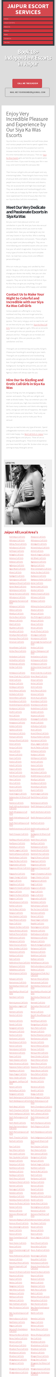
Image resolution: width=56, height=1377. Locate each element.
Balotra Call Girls (37, 969)
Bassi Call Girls (15, 1246)
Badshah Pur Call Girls (40, 853)
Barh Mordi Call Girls (17, 1122)
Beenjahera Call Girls (39, 1300)
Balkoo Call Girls (37, 959)
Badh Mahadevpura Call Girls (19, 818)
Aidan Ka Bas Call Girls (40, 572)
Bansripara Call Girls (17, 1049)
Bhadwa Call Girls (16, 1356)
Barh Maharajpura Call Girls (18, 1118)
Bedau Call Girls (15, 1282)
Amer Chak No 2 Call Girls (19, 676)
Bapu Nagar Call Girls (18, 1074)
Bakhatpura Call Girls (39, 934)
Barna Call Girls (37, 1185)
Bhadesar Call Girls (38, 1349)
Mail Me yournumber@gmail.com (27, 92)
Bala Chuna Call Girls (18, 944)
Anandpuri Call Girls (39, 701)
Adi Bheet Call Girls (38, 558)
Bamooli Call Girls (38, 1002)
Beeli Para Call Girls (38, 1289)
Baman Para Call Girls (40, 978)
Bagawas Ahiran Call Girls (19, 868)
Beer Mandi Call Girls (39, 1303)
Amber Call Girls (15, 667)
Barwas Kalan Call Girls (40, 1219)
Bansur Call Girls (37, 1049)
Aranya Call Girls (16, 736)
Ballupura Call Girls (17, 966)
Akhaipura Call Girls (17, 597)
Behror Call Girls (37, 1325)
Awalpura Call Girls (38, 783)
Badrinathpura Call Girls (19, 853)
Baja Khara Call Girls (17, 919)
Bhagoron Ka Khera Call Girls (40, 1364)
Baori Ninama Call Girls (18, 1063)
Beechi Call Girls (37, 1282)
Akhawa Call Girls (38, 597)
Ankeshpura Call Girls (18, 719)
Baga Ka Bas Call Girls (18, 861)
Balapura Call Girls (38, 948)
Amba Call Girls (37, 647)
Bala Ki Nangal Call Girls (41, 944)
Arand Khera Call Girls (40, 733)
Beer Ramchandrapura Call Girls (40, 1308)
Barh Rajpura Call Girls (40, 1126)
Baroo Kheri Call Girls (39, 1203)
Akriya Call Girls (37, 613)
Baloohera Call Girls (17, 969)
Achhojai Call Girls (16, 551)
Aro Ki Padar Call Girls (39, 747)
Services (7, 42)
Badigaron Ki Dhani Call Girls (40, 835)
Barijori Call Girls (16, 1160)
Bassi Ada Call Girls (38, 1246)
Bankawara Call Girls (39, 1038)
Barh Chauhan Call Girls (19, 1110)
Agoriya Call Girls (37, 565)
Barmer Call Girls (16, 1185)
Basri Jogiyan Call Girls (40, 1237)
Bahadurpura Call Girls (18, 902)
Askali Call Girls (15, 765)
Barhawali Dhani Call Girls (39, 1142)
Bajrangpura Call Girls (40, 927)
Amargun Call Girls (38, 634)
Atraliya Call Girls (38, 779)
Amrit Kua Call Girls (39, 697)
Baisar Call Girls (37, 916)
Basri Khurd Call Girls (39, 1243)
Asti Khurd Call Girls (17, 775)
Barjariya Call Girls (16, 1164)
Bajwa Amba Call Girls (18, 930)
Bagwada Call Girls (38, 898)
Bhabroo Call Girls (38, 1341)
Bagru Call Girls (37, 895)
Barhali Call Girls (16, 1141)
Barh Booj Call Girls (17, 1106)
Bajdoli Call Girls (37, 923)
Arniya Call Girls (15, 747)
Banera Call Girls (16, 1020)
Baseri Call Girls (15, 1230)
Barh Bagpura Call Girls (40, 1097)
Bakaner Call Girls (38, 930)
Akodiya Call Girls (16, 613)
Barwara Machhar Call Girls (40, 1215)
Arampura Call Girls (17, 733)
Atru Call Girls (14, 783)
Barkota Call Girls (16, 1171)
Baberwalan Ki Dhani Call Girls (19, 798)
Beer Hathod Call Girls (18, 1303)
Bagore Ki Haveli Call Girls (19, 887)
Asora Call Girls (37, 765)
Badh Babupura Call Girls (41, 806)
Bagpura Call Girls (38, 887)
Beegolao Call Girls (16, 1286)
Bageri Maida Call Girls (40, 877)
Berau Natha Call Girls (18, 1338)
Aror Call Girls (14, 751)
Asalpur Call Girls (38, 754)
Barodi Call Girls (37, 1192)
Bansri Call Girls (15, 1045)
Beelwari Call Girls (16, 1300)
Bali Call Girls (14, 959)
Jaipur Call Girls (9, 23)
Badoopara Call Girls (39, 846)
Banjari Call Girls (37, 1031)
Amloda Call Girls (16, 694)
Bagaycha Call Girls (17, 873)
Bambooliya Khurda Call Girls (41, 992)
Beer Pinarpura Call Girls (19, 1307)
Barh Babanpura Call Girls (20, 1097)
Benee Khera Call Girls (39, 1329)
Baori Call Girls (15, 1056)
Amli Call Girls (36, 687)
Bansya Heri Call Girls (39, 1052)
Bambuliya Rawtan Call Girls (40, 998)
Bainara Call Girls (38, 912)
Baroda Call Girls (16, 1192)
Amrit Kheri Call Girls (17, 697)
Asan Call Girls (15, 758)
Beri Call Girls (36, 1338)
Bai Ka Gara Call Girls (39, 909)
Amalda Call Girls (16, 631)
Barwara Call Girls (38, 1210)
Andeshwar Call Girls (39, 708)
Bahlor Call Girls (15, 905)
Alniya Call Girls (37, 620)
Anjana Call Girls (37, 715)
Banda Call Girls (15, 1015)
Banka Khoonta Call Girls (41, 1035)
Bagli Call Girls (36, 884)
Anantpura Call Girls (39, 704)
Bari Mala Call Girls (38, 1150)
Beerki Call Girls (37, 1312)
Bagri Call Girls (37, 891)
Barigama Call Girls (39, 1157)
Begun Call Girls (15, 1325)
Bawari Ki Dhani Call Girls (19, 1271)
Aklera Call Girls (15, 609)
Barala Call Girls (37, 1081)
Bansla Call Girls (37, 1042)
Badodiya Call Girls (17, 846)
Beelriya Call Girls (16, 1296)
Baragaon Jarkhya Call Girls (18, 1082)
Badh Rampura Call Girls (41, 817)
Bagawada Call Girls (17, 864)
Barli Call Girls (36, 1175)
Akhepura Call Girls (17, 606)
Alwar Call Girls (37, 624)
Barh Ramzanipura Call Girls (19, 1132)
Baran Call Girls (15, 1086)
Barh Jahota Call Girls (40, 1113)
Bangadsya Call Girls (39, 1024)
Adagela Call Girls (16, 554)
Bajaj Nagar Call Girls (39, 919)
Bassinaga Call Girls (39, 1255)
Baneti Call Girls (15, 1024)
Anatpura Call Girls (17, 708)
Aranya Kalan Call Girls (40, 736)
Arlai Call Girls (15, 743)
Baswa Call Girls (15, 1259)
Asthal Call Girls (15, 772)
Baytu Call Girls (15, 1278)
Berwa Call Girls (15, 1341)
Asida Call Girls (15, 761)
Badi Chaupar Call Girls (18, 834)
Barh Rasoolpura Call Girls (41, 1131)
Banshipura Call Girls (17, 1042)
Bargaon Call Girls (16, 1093)
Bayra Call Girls (37, 1275)
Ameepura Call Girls (17, 672)
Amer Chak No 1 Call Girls (41, 672)
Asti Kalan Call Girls (39, 772)
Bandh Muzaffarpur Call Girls (40, 1016)
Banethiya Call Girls (39, 1020)
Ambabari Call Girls (17, 656)
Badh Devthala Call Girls (41, 811)
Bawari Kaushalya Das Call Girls (40, 1267)
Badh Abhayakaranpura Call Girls (19, 807)
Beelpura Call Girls (16, 1293)
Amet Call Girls (15, 680)
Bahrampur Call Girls (39, 905)
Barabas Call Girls (38, 1077)
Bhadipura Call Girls (17, 1352)
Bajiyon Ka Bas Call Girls (19, 927)
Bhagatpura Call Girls (18, 1359)
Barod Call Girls (37, 1189)
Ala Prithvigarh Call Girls (41, 617)
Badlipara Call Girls (17, 843)
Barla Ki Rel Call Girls (39, 1171)
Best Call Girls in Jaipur (34, 434)
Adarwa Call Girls (16, 558)
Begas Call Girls (37, 1322)
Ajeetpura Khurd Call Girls (19, 583)
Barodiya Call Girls (16, 1196)
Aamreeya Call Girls (17, 536)
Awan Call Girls (15, 786)
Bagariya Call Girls (38, 861)
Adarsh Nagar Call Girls (40, 554)
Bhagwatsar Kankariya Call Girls (40, 1373)
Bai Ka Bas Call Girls (17, 909)
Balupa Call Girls (16, 978)
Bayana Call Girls (16, 1275)
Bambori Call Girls (16, 997)
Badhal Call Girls (37, 823)
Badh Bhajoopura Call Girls (18, 812)
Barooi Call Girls (15, 1207)
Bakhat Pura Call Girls (18, 934)
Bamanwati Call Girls (39, 982)
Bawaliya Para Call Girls (19, 1262)
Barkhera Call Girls (16, 1167)
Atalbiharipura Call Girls (40, 775)
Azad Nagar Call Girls (18, 793)
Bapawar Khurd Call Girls (41, 1067)
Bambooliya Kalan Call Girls (18, 986)
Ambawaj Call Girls (17, 663)
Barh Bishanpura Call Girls (39, 1102)
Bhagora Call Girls (16, 1363)
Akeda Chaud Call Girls (40, 593)
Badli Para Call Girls (39, 839)
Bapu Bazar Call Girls (39, 1070)
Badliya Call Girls (38, 843)
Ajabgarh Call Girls (16, 575)
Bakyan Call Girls (38, 941)
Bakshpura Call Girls (39, 937)
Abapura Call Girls (38, 536)
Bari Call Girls (14, 1146)
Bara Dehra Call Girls (39, 1074)
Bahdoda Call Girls (38, 902)
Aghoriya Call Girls (16, 565)
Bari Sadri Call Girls (17, 1153)
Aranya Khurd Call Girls (18, 740)
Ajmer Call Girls (37, 583)
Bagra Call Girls (15, 891)
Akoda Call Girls (37, 609)
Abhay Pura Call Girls (18, 544)
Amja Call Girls (37, 680)
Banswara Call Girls (17, 1052)
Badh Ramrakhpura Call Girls (19, 824)
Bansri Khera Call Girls (40, 1045)
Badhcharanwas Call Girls (19, 828)
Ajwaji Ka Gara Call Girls (19, 593)
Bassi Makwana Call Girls (19, 1255)
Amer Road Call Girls (39, 676)
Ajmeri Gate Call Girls (39, 586)
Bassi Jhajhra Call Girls (40, 1250)
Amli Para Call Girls (38, 690)
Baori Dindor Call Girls (40, 1056)
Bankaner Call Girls (17, 1038)
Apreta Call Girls (15, 729)
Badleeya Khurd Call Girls (19, 839)
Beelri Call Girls (37, 1293)
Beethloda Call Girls (17, 1322)
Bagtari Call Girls (16, 898)
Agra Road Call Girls (17, 568)
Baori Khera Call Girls (39, 1059)
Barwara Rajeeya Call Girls (20, 1219)
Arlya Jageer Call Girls (39, 743)
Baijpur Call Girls (16, 912)
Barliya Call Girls (37, 1182)
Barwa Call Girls (15, 1210)
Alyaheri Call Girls (16, 627)
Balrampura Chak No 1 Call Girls (40, 974)
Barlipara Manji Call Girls (19, 1182)
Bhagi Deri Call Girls (39, 1359)
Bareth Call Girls (37, 1090)
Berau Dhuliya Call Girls (40, 1334)
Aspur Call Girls (15, 768)
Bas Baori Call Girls (38, 1223)
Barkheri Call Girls (38, 1167)
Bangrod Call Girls (16, 1028)
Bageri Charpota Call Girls (41, 873)
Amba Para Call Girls (17, 651)
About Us (7, 27)
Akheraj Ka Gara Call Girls (41, 606)
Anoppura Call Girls (17, 722)
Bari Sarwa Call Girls (39, 1153)
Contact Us (7, 38)
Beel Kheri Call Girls (17, 1289)
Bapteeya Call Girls (16, 1070)
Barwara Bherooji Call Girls (18, 1215)
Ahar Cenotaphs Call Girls (41, 568)
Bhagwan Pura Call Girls (19, 1368)
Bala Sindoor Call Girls (18, 948)
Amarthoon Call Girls (17, 647)
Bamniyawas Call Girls (18, 1002)
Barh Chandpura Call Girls (41, 1106)
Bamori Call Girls (16, 1011)
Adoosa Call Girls (16, 561)
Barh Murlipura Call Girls (41, 1122)
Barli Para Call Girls (17, 1178)
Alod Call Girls (15, 624)
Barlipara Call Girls (38, 1178)
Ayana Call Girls (15, 790)
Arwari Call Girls (15, 754)
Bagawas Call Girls (38, 864)
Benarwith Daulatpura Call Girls (18, 1330)
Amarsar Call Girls (16, 641)
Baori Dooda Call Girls (18, 1059)
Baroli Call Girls (37, 1199)
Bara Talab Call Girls (17, 1077)
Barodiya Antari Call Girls (41, 1196)
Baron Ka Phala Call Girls (19, 1203)
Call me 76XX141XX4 (27, 83)
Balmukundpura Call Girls (41, 966)
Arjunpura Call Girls (39, 740)
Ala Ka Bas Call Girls (17, 617)
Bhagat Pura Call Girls (40, 1356)
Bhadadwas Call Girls (39, 1345)
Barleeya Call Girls (16, 1175)
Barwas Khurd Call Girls (18, 1223)
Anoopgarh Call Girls (39, 719)
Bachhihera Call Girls (39, 797)
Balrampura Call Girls (18, 973)
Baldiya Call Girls (16, 955)
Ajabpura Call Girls (38, 575)
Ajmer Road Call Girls (17, 586)
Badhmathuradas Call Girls (40, 829)
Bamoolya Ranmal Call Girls (40, 1007)
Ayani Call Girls (37, 790)
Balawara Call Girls (17, 951)
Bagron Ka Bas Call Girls (19, 895)
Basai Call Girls (37, 1226)
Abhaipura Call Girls (39, 540)
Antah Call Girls (37, 722)
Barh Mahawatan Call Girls (40, 1118)
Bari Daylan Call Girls (39, 1146)
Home (6, 19)
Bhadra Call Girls (37, 1352)
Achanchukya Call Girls (40, 547)
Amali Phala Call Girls (40, 631)
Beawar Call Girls (37, 1278)
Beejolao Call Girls (38, 1286)
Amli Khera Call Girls (17, 690)
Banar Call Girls (37, 1011)
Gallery (6, 31)
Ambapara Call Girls (39, 660)
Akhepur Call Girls (38, 600)
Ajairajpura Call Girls (17, 579)
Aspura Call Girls (37, 768)
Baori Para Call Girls (39, 1063)
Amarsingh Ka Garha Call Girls (41, 642)
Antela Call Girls (15, 726)
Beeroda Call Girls (38, 1318)
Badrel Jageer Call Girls (18, 850)
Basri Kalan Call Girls (17, 1243)
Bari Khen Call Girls (17, 1150)
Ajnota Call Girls (37, 590)
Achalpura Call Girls (17, 547)
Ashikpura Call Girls (39, 758)
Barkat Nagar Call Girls (40, 1164)
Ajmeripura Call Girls (17, 590)
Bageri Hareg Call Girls (18, 877)
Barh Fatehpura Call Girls (19, 1113)
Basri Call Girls (36, 1233)
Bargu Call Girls (37, 1093)
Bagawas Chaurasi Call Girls (40, 869)
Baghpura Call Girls (39, 880)
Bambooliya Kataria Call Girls (41, 986)
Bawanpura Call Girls (39, 1262)
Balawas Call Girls (38, 951)
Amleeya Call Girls (16, 687)
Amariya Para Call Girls (18, 638)
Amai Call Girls (37, 627)
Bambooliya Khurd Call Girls (18, 992)
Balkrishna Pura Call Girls (19, 962)
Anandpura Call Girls (17, 701)
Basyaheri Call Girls (38, 1259)
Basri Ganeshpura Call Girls (18, 1238)
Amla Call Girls (37, 683)
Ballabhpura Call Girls (40, 962)
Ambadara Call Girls (39, 656)
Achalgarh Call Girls (39, 544)
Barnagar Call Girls (17, 1189)
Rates (6, 35)
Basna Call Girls (37, 1230)
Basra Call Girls (15, 1233)
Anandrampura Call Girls (19, 704)
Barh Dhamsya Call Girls (41, 1110)
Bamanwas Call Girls (17, 982)
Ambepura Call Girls (39, 663)
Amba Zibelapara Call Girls (40, 652)
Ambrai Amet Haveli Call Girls (41, 668)
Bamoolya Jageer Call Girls (18, 1007)
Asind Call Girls (37, 761)
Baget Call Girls (15, 880)
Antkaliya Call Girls (38, 726)
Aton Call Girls (15, 779)
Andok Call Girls (37, 711)
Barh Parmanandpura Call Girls (18, 1127)
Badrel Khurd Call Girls (40, 850)
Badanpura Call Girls (39, 802)
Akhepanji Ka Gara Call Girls (18, 601)
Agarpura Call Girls (38, 561)
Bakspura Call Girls (17, 941)
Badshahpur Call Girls (18, 857)
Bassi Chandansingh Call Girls (19, 1251)
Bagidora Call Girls (16, 884)
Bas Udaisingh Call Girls (19, 1226)
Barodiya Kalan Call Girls (19, 1199)
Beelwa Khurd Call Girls (40, 1296)
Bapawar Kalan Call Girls (19, 1067)
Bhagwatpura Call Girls (18, 1372)
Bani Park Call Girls (38, 1028)
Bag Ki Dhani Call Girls (40, 857)
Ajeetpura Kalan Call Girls (41, 579)
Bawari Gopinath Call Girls (18, 1267)
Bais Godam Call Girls (18, 916)
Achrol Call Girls (37, 551)
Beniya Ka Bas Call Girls (18, 1334)
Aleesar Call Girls (16, 620)
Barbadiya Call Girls (17, 1090)
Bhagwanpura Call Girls (40, 1368)
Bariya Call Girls (37, 1160)
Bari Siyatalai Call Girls (18, 1157)
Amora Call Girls (37, 694)
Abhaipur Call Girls (17, 540)
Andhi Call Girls (15, 711)
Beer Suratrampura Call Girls (18, 1313)
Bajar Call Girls (15, 923)
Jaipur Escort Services (28, 9)
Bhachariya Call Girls (17, 1345)
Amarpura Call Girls (39, 638)
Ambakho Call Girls (17, 660)
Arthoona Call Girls (38, 751)
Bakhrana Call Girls (17, 937)
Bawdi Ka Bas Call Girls (40, 1271)
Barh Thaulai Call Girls (18, 1137)
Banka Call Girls (15, 1035)
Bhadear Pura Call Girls (18, 1349)
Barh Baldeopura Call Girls (20, 1101)
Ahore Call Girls (15, 572)
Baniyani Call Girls (16, 1031)
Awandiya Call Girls (39, 786)
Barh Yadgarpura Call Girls (41, 1137)
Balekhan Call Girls (38, 955)
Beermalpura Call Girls (18, 1318)
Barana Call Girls (37, 1086)
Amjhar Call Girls (16, 683)
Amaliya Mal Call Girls (18, 634)
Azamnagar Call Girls (39, 793)
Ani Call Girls (14, 715)
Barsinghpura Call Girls (40, 1207)
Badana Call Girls (16, 802)
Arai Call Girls (36, 729)
